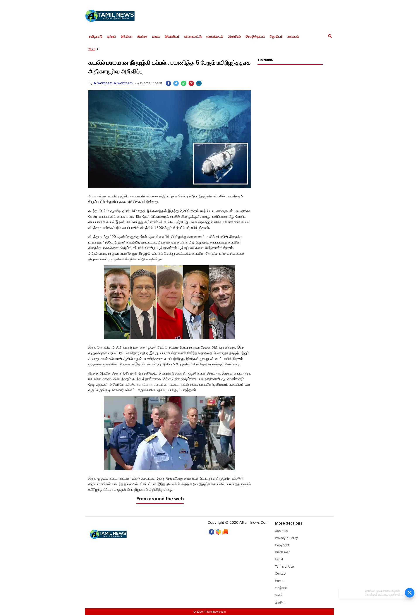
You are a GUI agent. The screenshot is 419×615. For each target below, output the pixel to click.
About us (281, 531)
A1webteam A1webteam (113, 83)
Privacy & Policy (286, 538)
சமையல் (293, 36)
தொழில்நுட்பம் (255, 36)
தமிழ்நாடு (95, 36)
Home (279, 580)
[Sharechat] (218, 531)
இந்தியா (126, 36)
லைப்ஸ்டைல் (214, 36)
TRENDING (265, 60)
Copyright (282, 545)
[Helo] (225, 531)
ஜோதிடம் (276, 36)
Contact (280, 573)
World (91, 49)
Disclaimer (282, 552)
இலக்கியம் (172, 36)
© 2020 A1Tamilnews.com (209, 611)
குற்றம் (111, 36)
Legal (279, 559)
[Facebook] (211, 531)
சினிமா (142, 36)
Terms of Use (284, 566)
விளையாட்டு (193, 36)
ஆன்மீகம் (234, 36)
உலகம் (156, 36)
